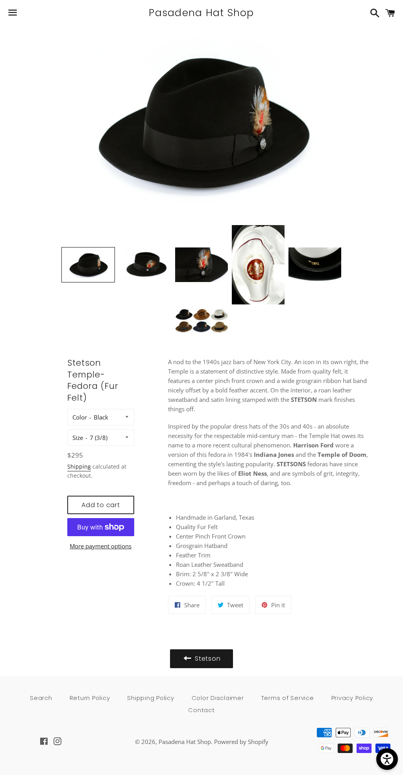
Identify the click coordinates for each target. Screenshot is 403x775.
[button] (88, 265)
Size (77, 438)
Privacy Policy (352, 698)
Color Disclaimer (218, 698)
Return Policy (90, 698)
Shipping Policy (150, 698)
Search (41, 698)
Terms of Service (287, 698)
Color (79, 417)
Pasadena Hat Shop (201, 13)
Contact (201, 710)
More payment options (100, 546)
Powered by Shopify (241, 742)
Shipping (79, 466)
